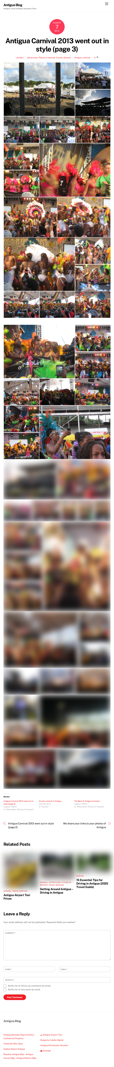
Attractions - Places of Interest (41, 57)
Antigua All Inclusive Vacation (54, 1045)
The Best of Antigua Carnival (87, 801)
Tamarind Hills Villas (13, 1043)
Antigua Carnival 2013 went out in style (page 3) (57, 45)
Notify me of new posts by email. (24, 989)
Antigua (78, 57)
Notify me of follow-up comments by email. (29, 986)
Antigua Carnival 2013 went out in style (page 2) (31, 825)
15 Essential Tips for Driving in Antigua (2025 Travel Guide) (92, 883)
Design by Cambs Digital (51, 1040)
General (67, 57)
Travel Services (20, 891)
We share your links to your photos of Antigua (84, 825)
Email (64, 969)
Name (8, 969)
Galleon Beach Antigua (14, 1049)
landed (20, 58)
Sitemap (46, 1050)
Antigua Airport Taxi (52, 1035)
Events (59, 57)
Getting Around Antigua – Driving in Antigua (56, 890)
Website (9, 980)
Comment (10, 933)
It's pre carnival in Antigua (50, 801)
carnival (86, 57)
